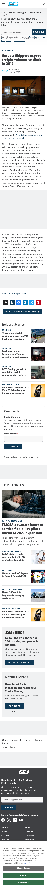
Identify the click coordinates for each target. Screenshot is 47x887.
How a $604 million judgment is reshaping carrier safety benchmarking (13, 595)
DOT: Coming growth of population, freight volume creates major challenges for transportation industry (14, 372)
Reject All (23, 875)
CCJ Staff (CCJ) (16, 69)
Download (14, 706)
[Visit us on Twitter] (9, 819)
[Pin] (38, 302)
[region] (23, 864)
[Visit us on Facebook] (3, 819)
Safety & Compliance (12, 521)
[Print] (5, 302)
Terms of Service (19, 41)
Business (7, 50)
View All (13, 711)
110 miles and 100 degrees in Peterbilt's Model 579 (15, 575)
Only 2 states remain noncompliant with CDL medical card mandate (14, 557)
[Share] (18, 302)
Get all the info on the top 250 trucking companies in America (22, 641)
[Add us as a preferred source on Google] (12, 302)
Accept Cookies (23, 882)
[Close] (44, 844)
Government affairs (12, 551)
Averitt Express (23, 134)
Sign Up (9, 807)
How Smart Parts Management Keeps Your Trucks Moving (20, 688)
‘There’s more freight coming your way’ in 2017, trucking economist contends (15, 336)
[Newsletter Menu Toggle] (43, 4)
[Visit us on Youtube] (21, 819)
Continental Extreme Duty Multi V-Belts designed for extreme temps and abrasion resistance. (15, 390)
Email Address (11, 434)
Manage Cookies (23, 868)
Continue (13, 446)
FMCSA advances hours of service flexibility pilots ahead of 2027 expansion (22, 529)
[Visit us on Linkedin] (15, 819)
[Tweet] (31, 302)
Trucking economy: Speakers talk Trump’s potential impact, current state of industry (14, 354)
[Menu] (3, 4)
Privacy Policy (6, 41)
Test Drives (7, 570)
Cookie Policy (28, 863)
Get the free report (19, 662)
